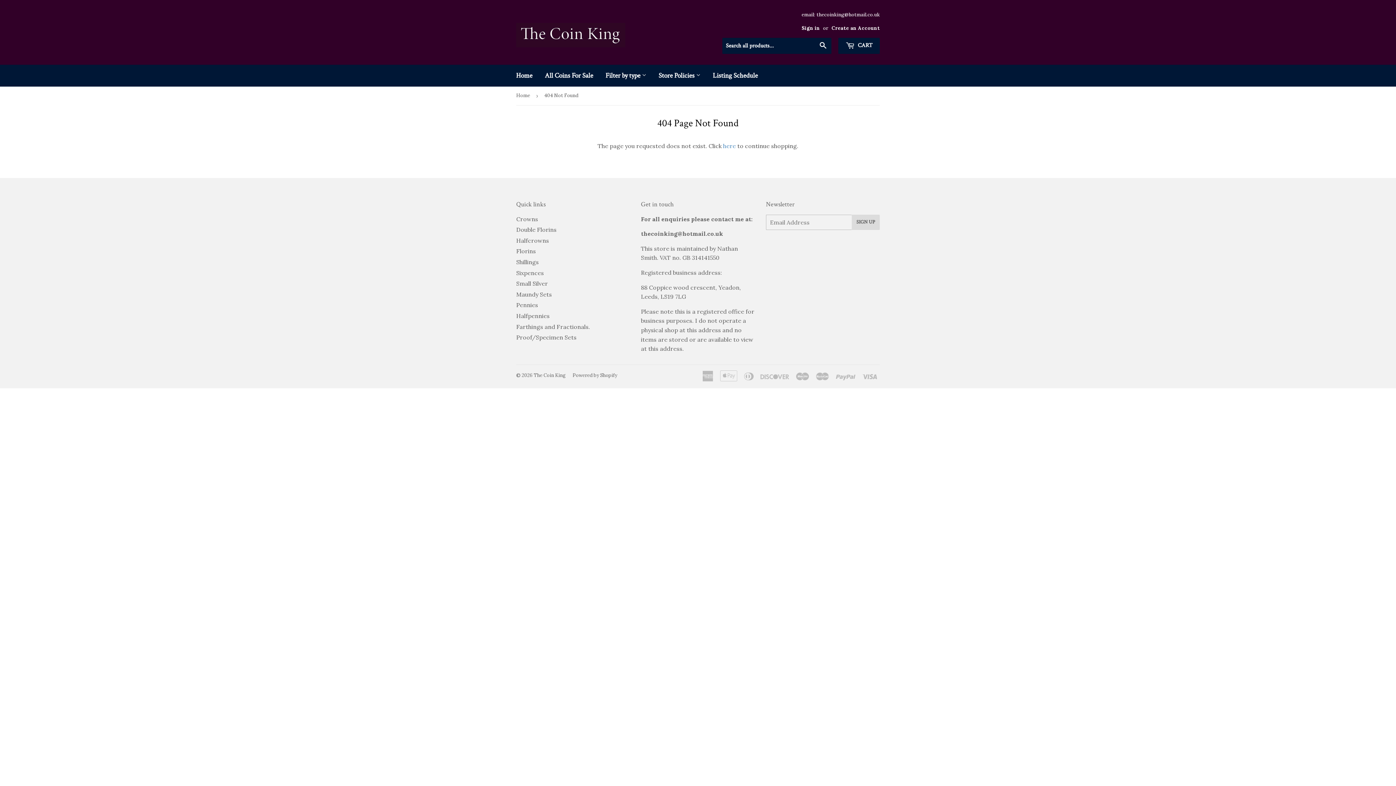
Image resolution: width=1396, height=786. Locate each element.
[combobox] (776, 46)
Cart (864, 45)
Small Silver (532, 283)
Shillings (527, 262)
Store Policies (677, 75)
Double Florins (536, 229)
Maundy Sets (534, 294)
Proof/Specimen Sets (546, 337)
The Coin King (550, 375)
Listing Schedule (735, 75)
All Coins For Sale (569, 75)
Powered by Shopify (595, 375)
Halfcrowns (532, 240)
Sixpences (530, 273)
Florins (526, 251)
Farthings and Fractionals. (553, 326)
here (729, 146)
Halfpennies (533, 315)
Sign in (811, 28)
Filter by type (624, 75)
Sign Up (866, 222)
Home (524, 75)
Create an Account (855, 28)
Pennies (527, 305)
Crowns (527, 219)
